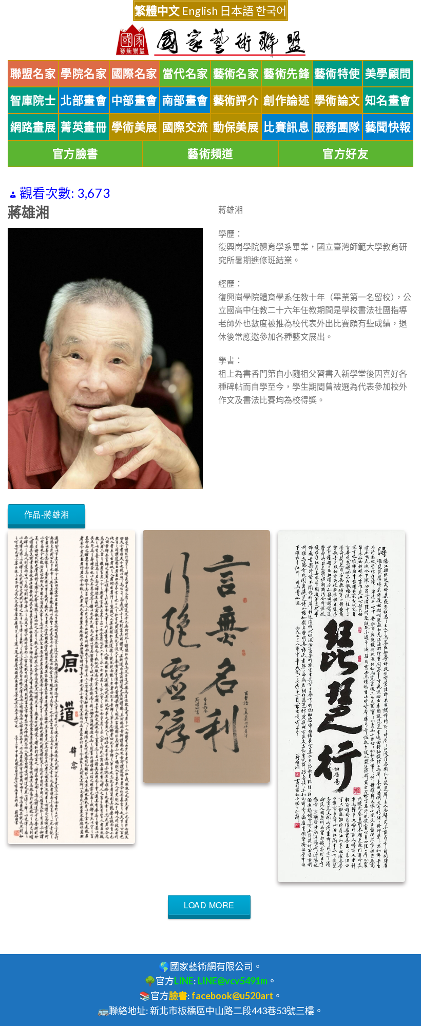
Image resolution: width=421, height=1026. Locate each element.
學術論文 (337, 100)
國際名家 (134, 73)
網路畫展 (33, 127)
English (200, 10)
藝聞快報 (388, 127)
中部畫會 (134, 100)
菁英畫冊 (84, 127)
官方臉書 (75, 153)
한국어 (271, 10)
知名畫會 (388, 100)
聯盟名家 (33, 73)
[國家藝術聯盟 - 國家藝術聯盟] (210, 41)
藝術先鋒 (286, 73)
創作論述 (286, 100)
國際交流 (185, 127)
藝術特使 (337, 73)
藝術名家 (236, 73)
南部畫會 (185, 100)
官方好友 (345, 153)
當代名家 (185, 73)
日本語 (237, 10)
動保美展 (236, 127)
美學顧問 (388, 73)
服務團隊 (337, 127)
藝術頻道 (210, 153)
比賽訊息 (286, 127)
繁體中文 (157, 10)
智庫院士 (33, 100)
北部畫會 (84, 100)
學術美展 (134, 127)
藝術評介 (236, 100)
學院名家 (84, 73)
